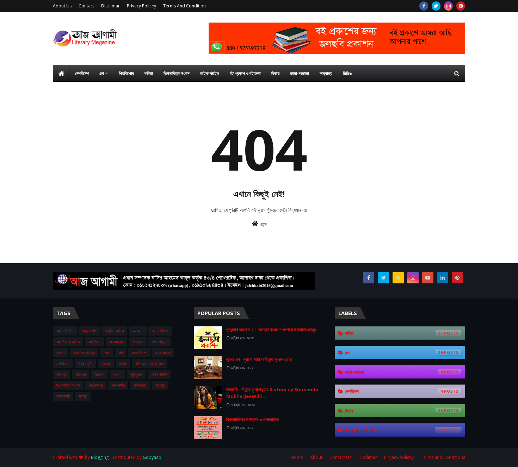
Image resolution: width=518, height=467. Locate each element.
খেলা (107, 353)
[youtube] (427, 277)
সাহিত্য (160, 385)
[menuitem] (61, 73)
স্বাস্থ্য (83, 396)
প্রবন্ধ (105, 364)
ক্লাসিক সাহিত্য (84, 353)
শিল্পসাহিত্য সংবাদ (68, 385)
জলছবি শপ (139, 353)
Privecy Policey (141, 6)
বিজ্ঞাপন (99, 374)
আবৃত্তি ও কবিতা (68, 342)
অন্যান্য (137, 331)
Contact (86, 6)
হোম (262, 224)
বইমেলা (80, 374)
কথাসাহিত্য (159, 342)
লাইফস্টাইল (159, 374)
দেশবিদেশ (62, 364)
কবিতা (60, 353)
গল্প (121, 353)
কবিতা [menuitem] (148, 73)
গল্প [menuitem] (101, 73)
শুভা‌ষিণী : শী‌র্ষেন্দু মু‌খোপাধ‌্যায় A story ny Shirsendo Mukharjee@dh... (272, 393)
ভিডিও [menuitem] (347, 73)
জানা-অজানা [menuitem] (299, 73)
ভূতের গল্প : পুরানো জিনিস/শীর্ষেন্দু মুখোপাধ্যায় (259, 359)
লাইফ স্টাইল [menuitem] (209, 73)
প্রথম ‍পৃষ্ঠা (85, 364)
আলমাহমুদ (116, 342)
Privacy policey (399, 457)
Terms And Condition (184, 6)
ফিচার (123, 364)
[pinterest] (460, 6)
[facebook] (423, 6)
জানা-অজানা (163, 353)
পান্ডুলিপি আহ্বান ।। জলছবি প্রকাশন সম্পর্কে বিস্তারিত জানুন (271, 329)
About (316, 457)
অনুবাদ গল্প (89, 331)
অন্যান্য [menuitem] (326, 73)
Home (297, 457)
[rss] (398, 277)
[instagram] (448, 6)
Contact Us (340, 457)
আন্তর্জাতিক (160, 331)
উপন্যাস (137, 342)
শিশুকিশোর (96, 385)
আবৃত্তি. (94, 342)
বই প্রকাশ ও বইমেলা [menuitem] (245, 73)
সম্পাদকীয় (118, 385)
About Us (62, 6)
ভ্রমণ (117, 374)
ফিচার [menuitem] (275, 73)
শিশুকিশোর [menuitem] (126, 73)
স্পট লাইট (63, 396)
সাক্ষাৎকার (140, 385)
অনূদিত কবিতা (114, 331)
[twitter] (436, 6)
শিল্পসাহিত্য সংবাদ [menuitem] (176, 73)
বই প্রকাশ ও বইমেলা (149, 364)
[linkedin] (442, 277)
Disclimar (110, 6)
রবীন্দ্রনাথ (136, 374)
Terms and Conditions (443, 457)
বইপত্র (61, 374)
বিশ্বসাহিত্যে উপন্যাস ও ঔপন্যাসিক (252, 419)
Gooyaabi (152, 457)
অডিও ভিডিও (64, 331)
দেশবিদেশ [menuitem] (82, 73)
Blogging (100, 457)
